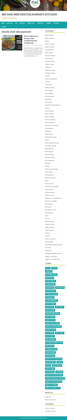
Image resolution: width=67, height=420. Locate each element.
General (47, 108)
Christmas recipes (50, 70)
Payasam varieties (50, 178)
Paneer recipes (49, 175)
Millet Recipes (49, 151)
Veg (16, 23)
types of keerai (50, 368)
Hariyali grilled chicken (52, 323)
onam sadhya (49, 346)
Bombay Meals (49, 50)
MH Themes (44, 418)
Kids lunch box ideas (51, 137)
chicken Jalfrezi (50, 284)
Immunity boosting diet (52, 125)
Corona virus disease (51, 79)
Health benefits (49, 114)
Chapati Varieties (50, 61)
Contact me (40, 23)
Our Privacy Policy (50, 411)
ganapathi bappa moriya (52, 313)
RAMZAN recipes (50, 355)
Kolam (47, 140)
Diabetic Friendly (49, 87)
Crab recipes (48, 84)
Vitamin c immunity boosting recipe (56, 378)
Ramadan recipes (50, 352)
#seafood (49, 271)
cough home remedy (51, 300)
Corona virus (50, 297)
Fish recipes (48, 102)
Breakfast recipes (50, 55)
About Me (9, 23)
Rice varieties (49, 204)
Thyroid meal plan (50, 239)
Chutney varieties (50, 73)
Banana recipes (49, 38)
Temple (47, 233)
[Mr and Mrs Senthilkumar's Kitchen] (33, 10)
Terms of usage (49, 408)
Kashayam (48, 131)
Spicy (46, 215)
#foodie (54, 268)
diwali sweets (59, 307)
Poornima (39, 45)
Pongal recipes (49, 183)
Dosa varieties (49, 93)
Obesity (47, 166)
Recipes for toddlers (51, 201)
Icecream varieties (50, 119)
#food (48, 268)
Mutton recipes (49, 154)
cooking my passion (51, 294)
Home (2, 23)
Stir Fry (47, 218)
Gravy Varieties (49, 111)
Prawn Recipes (49, 189)
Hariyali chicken (50, 320)
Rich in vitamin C (50, 362)
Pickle (46, 181)
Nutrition (47, 163)
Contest (3, 26)
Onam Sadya (48, 172)
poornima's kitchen (51, 349)
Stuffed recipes (49, 221)
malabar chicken (50, 329)
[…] (37, 56)
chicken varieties (50, 290)
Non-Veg (22, 23)
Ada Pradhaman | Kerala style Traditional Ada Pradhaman (31, 39)
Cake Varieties (49, 58)
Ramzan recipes (49, 195)
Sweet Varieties (49, 227)
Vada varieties (49, 242)
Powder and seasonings (52, 186)
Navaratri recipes (50, 157)
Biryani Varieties (49, 47)
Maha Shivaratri (49, 149)
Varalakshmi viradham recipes (53, 245)
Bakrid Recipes (49, 35)
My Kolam (56, 23)
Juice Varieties (49, 128)
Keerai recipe (48, 134)
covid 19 (47, 82)
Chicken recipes (49, 64)
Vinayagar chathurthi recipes (53, 253)
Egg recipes (48, 99)
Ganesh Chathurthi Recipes (53, 105)
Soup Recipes (49, 213)
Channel (48, 23)
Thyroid (47, 236)
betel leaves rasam (51, 274)
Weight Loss (30, 23)
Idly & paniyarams (50, 122)
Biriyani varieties (49, 44)
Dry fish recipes (49, 96)
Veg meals (48, 247)
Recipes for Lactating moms (53, 198)
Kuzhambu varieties (50, 146)
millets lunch (59, 333)
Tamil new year (49, 230)
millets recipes (50, 336)
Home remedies (49, 117)
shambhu (59, 362)
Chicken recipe (49, 287)
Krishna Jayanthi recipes (52, 143)
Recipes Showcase (50, 400)
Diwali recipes (49, 90)
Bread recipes (49, 53)
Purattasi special (50, 192)
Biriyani (47, 41)
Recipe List (48, 397)
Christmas (48, 67)
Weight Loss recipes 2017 (52, 259)
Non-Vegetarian (49, 160)
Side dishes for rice (50, 210)
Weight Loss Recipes (51, 256)
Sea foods (48, 207)
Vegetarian (48, 250)
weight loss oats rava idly (53, 381)
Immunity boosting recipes (53, 326)
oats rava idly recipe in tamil (54, 342)
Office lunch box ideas (51, 169)
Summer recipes (49, 224)
